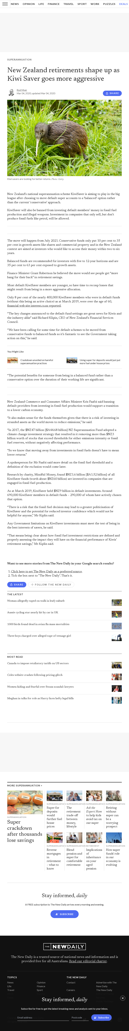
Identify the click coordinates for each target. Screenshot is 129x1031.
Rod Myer (22, 90)
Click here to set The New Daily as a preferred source (46, 571)
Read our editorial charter (88, 961)
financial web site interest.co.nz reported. (34, 305)
